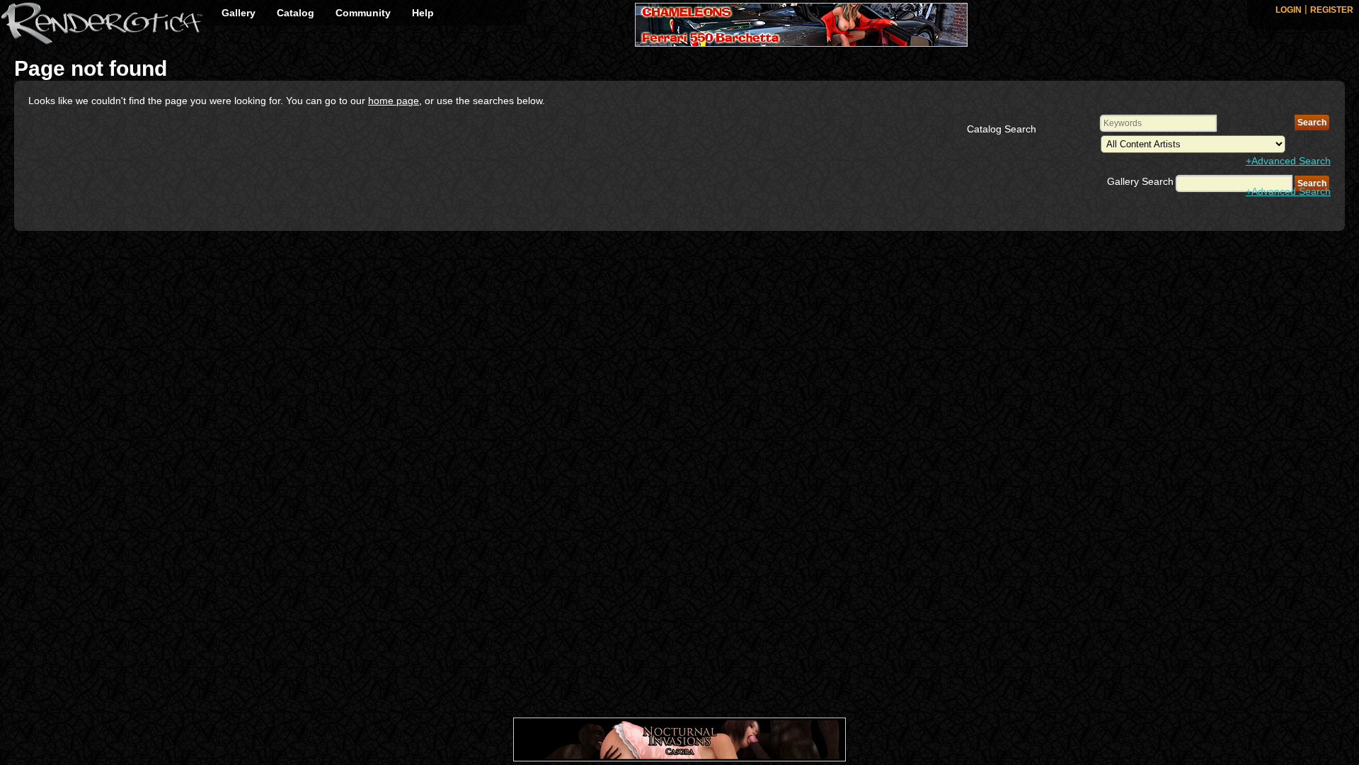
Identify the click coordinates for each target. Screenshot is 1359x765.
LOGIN (1288, 10)
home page (393, 100)
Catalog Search (1001, 129)
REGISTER (1331, 10)
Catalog (295, 12)
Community (363, 12)
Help (423, 12)
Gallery (239, 12)
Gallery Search (1140, 181)
